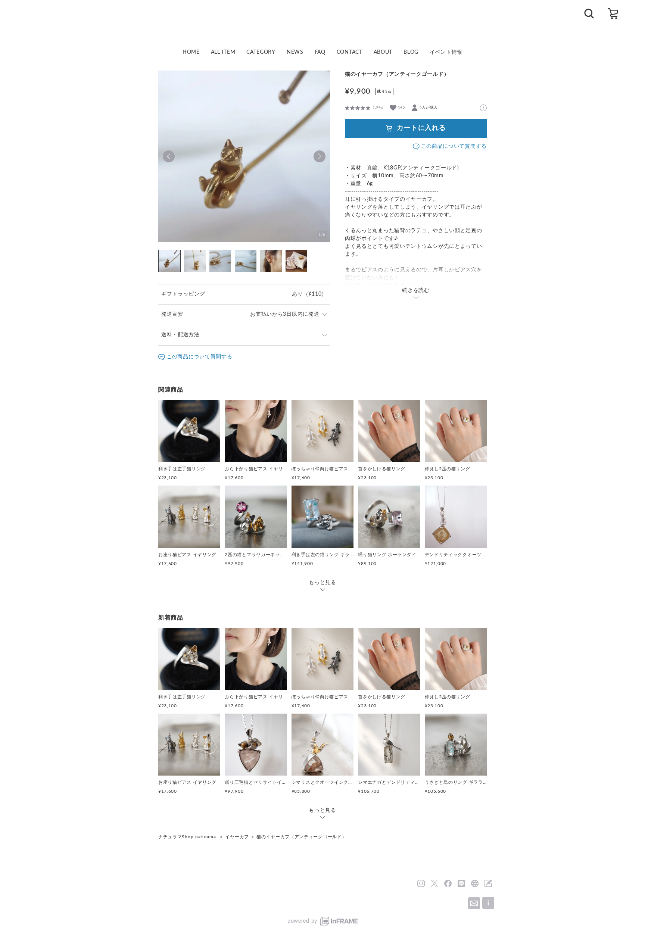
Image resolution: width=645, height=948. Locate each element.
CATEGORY (260, 52)
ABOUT (383, 52)
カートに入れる (421, 128)
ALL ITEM (223, 52)
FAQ (320, 52)
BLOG (410, 52)
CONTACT (349, 52)
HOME (191, 52)
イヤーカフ (237, 837)
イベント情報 (446, 52)
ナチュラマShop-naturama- (188, 837)
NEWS (295, 52)
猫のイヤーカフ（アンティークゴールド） (301, 837)
